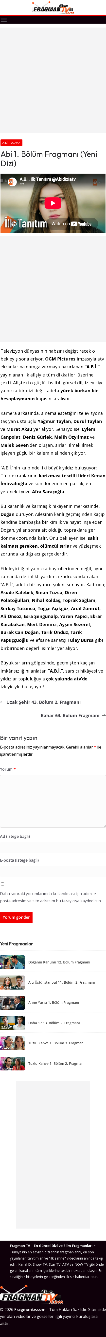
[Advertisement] (53, 80)
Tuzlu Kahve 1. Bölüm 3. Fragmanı (56, 1043)
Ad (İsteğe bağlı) (15, 836)
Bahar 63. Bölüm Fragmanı (70, 715)
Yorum (8, 769)
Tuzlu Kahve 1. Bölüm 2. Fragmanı (56, 1064)
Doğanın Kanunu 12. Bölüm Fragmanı (59, 962)
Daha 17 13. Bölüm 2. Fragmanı (54, 1023)
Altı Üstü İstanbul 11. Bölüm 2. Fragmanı (61, 982)
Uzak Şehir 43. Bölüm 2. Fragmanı (43, 702)
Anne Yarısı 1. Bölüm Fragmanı (53, 1003)
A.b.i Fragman (11, 142)
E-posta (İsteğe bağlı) (19, 860)
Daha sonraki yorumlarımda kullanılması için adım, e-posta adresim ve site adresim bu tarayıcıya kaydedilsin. (51, 897)
